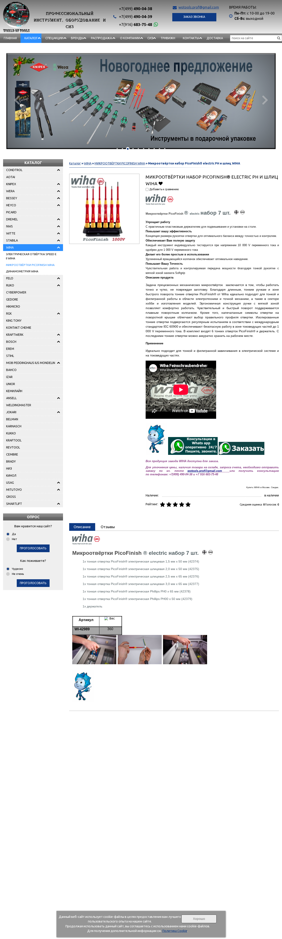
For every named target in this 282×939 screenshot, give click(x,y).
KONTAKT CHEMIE (18, 327)
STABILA (12, 240)
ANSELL (11, 398)
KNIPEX (11, 184)
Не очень (18, 573)
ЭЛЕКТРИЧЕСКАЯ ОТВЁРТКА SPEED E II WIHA (31, 256)
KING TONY (14, 320)
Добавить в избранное (160, 183)
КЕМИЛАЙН (14, 391)
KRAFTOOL (14, 440)
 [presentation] (265, 99)
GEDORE (12, 299)
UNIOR (10, 384)
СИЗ (150, 38)
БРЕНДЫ (77, 38)
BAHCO (11, 370)
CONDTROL (14, 170)
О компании (130, 38)
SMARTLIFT (14, 503)
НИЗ (9, 468)
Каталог (31, 38)
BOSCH (11, 341)
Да (14, 533)
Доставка (215, 38)
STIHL (10, 356)
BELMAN (12, 419)
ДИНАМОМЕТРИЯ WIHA (22, 271)
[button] (117, 149)
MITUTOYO (14, 489)
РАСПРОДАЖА (101, 38)
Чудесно (17, 568)
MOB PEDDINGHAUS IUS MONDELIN (30, 363)
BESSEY (11, 198)
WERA (10, 191)
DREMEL (12, 219)
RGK (9, 313)
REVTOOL (13, 447)
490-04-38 (135, 8)
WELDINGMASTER (18, 405)
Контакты (191, 38)
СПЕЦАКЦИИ (54, 38)
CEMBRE (12, 454)
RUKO (10, 285)
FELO (9, 278)
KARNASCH (13, 426)
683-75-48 (135, 24)
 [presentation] (17, 99)
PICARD (11, 212)
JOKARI (11, 412)
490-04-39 (135, 16)
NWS (9, 226)
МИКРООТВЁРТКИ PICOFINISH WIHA (30, 264)
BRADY (11, 461)
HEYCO (11, 205)
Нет (14, 539)
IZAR (9, 377)
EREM (10, 349)
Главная (10, 38)
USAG (10, 482)
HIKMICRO (13, 306)
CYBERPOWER (16, 292)
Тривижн (168, 38)
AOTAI (10, 177)
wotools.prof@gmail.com (198, 7)
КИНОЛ (11, 475)
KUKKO (11, 433)
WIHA (10, 247)
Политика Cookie (174, 931)
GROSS (11, 496)
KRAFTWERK (14, 334)
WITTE (10, 233)
